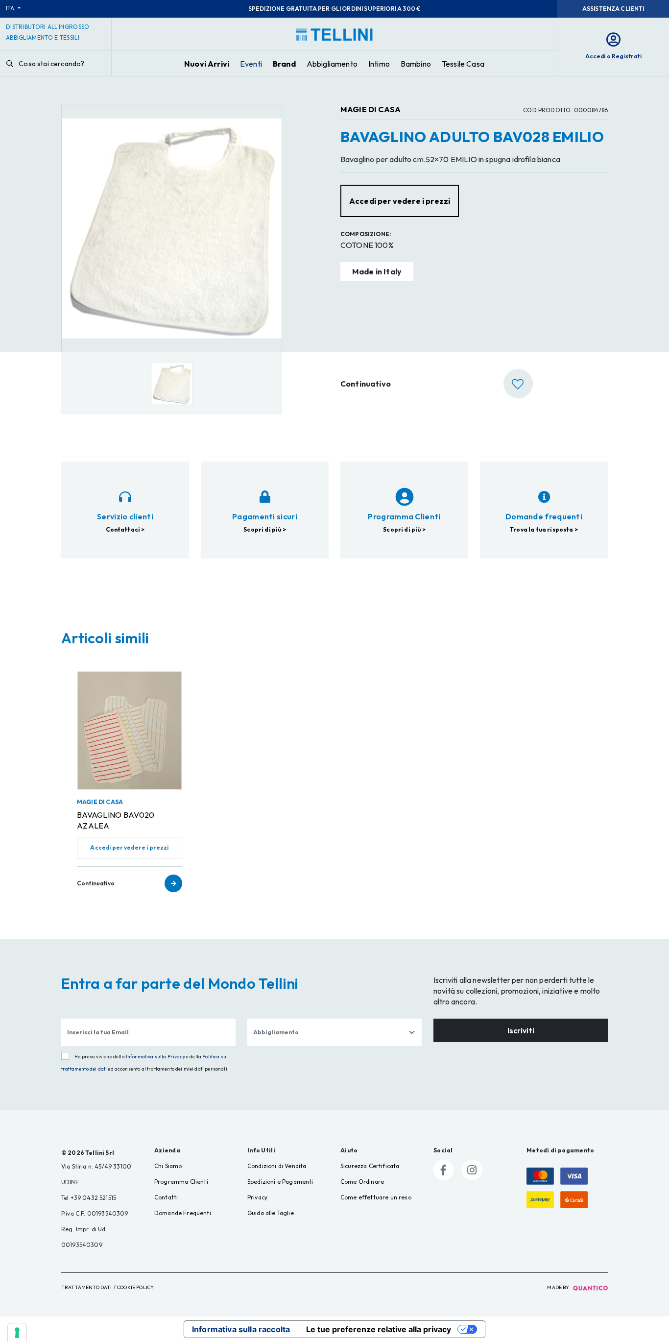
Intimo (379, 64)
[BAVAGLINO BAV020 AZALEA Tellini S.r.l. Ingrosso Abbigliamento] (129, 730)
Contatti (166, 1197)
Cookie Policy (135, 1287)
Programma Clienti (181, 1181)
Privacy (257, 1197)
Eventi (251, 64)
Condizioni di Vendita (276, 1166)
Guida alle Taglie (270, 1213)
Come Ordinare (362, 1181)
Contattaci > (125, 529)
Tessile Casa (463, 64)
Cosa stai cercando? (50, 63)
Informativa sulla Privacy (155, 1056)
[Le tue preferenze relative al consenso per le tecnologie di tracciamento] (17, 1332)
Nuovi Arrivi (206, 64)
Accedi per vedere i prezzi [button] (399, 201)
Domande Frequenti (182, 1213)
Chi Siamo (168, 1166)
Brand (284, 64)
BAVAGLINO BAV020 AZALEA (116, 820)
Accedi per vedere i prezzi (129, 847)
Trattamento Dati (86, 1287)
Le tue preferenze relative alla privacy (378, 1329)
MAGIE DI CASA (370, 109)
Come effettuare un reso (375, 1197)
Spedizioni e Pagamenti (280, 1181)
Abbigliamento (332, 64)
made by (558, 1287)
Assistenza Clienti (613, 8)
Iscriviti (520, 1030)
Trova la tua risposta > (544, 529)
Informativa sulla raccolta (241, 1329)
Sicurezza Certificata (369, 1166)
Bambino (416, 64)
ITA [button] (11, 8)
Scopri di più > (264, 529)
